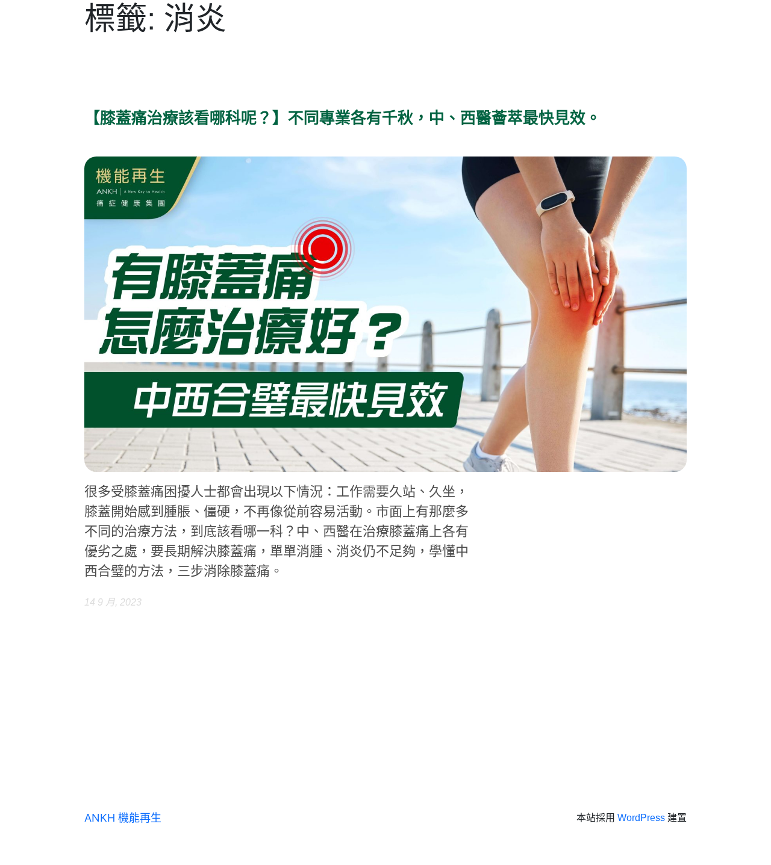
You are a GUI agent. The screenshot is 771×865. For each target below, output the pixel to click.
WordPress (641, 818)
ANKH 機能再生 (122, 817)
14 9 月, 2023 (113, 602)
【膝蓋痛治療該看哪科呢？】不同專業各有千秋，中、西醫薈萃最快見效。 (342, 118)
